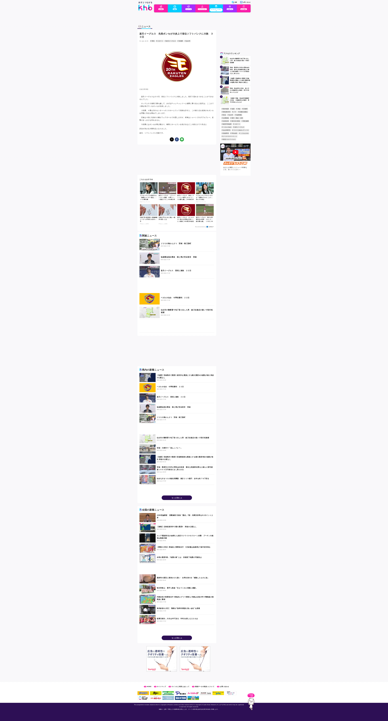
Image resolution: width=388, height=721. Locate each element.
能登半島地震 (227, 124)
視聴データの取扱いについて (204, 686)
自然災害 (226, 121)
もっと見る (176, 498)
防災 (224, 115)
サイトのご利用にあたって (180, 686)
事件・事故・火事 (237, 118)
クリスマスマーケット (230, 136)
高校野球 (226, 133)
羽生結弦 (234, 133)
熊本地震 (226, 109)
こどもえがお (244, 133)
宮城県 (180, 41)
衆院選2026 (226, 112)
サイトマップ (161, 686)
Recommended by (200, 226)
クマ (234, 112)
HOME (149, 686)
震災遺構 (246, 121)
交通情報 (226, 118)
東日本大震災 (235, 121)
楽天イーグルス (171, 41)
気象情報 (239, 115)
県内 (152, 41)
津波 (238, 109)
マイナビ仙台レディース (241, 130)
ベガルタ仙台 (227, 127)
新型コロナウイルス (229, 139)
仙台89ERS (226, 130)
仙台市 (188, 41)
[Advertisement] (176, 286)
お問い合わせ (224, 686)
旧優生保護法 (243, 112)
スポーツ (160, 41)
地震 (233, 109)
